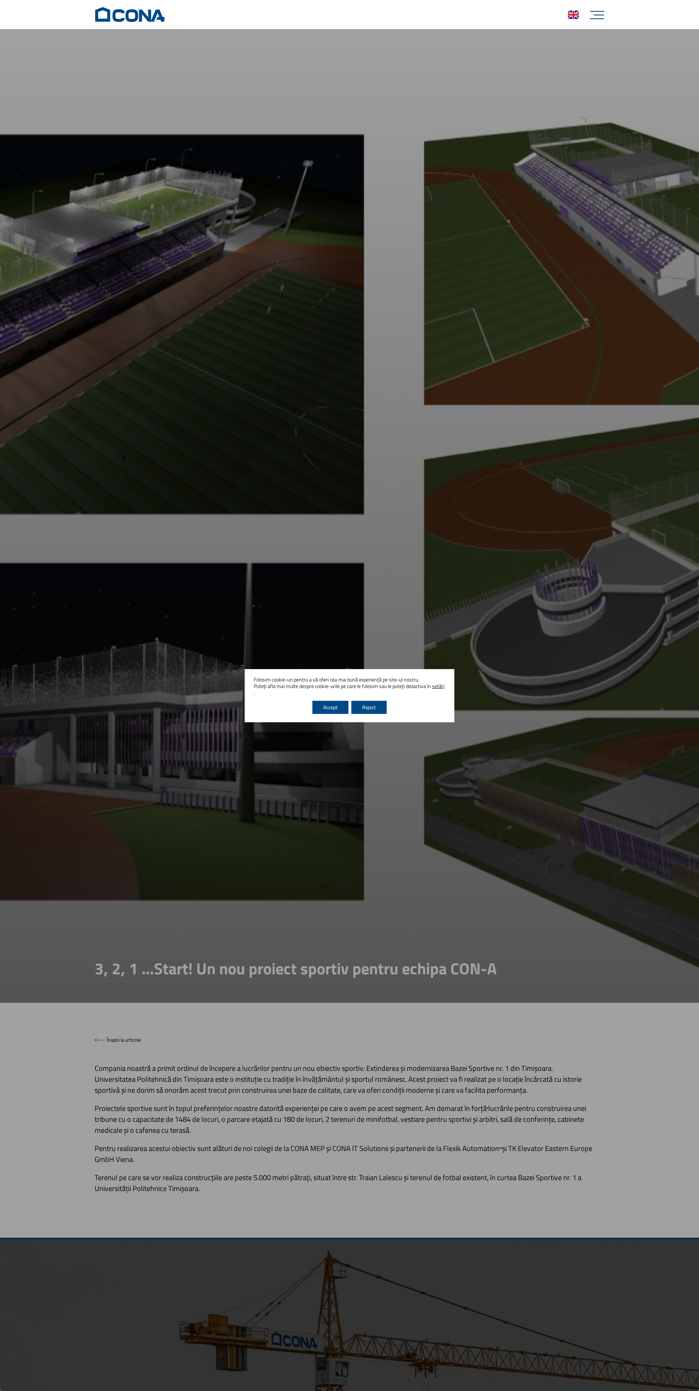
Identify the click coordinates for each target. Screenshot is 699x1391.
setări (438, 686)
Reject (369, 707)
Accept (330, 707)
